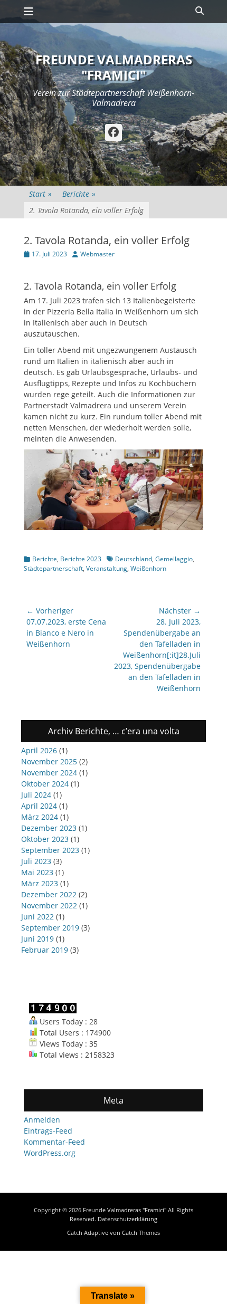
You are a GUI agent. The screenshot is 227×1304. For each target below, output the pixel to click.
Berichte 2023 (80, 558)
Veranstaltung (106, 568)
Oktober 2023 (45, 839)
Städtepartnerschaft (53, 568)
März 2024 (39, 817)
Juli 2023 (36, 861)
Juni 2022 (37, 917)
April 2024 (39, 806)
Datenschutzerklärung (127, 1219)
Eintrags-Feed (48, 1131)
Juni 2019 (37, 939)
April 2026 (39, 750)
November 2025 (49, 761)
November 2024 (49, 773)
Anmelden (42, 1120)
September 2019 (50, 928)
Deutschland (133, 558)
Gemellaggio (174, 558)
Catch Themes (141, 1232)
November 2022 (49, 905)
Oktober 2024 (45, 784)
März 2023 (39, 883)
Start (40, 194)
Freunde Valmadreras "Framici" (113, 67)
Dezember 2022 (49, 894)
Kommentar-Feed (54, 1142)
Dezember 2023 (49, 828)
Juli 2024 (36, 795)
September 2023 (50, 850)
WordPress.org (49, 1153)
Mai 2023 (37, 872)
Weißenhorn (148, 568)
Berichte (79, 194)
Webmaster (97, 254)
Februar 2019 (44, 950)
